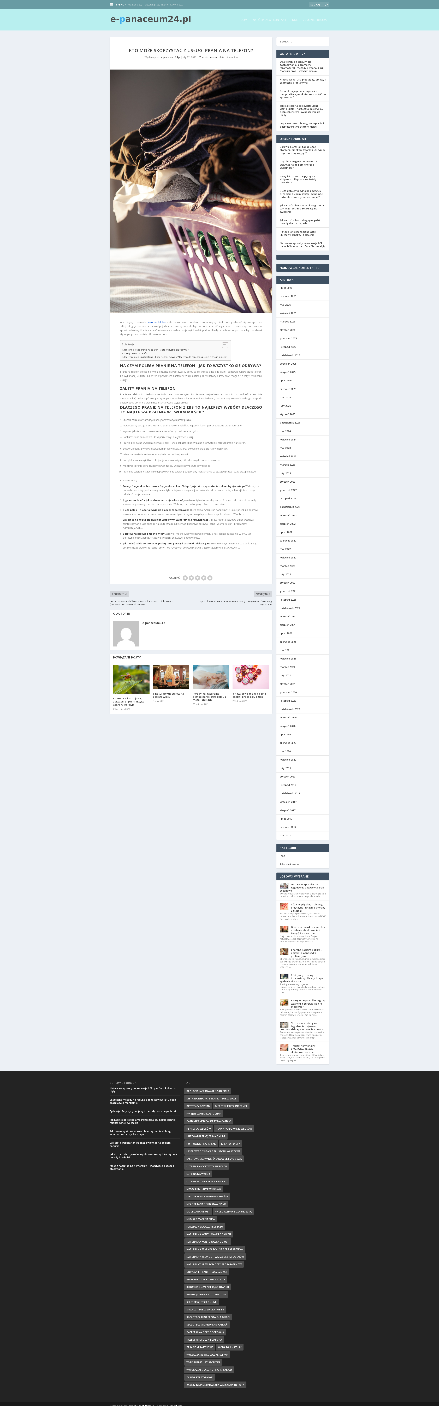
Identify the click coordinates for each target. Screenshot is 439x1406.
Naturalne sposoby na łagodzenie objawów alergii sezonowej (302, 887)
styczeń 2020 (287, 776)
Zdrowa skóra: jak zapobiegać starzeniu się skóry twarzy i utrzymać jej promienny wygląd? (302, 150)
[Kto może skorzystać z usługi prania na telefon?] (191, 191)
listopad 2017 (288, 785)
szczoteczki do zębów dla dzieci (208, 1317)
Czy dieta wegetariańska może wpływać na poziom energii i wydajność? (298, 164)
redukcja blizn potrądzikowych (207, 1287)
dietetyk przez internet (231, 1106)
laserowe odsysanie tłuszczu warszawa (213, 1151)
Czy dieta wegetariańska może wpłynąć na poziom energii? (140, 1144)
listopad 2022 (288, 498)
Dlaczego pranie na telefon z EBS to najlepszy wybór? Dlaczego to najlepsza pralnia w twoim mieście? (175, 357)
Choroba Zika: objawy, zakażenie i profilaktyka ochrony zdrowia (128, 701)
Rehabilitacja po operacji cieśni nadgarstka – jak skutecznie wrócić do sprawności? (303, 94)
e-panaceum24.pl (170, 57)
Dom (244, 20)
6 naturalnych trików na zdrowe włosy (168, 695)
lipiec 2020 (286, 734)
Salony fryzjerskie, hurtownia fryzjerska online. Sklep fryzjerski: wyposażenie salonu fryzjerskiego (184, 486)
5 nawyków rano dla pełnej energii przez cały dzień (250, 695)
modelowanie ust (198, 1211)
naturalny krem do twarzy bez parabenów (215, 1256)
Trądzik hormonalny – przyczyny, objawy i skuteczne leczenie (304, 1049)
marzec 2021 (287, 667)
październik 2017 (290, 793)
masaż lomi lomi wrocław (203, 1189)
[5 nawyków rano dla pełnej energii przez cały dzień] (251, 677)
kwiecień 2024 (288, 439)
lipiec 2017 (286, 818)
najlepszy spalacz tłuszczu (204, 1226)
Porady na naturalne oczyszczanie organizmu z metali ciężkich (210, 696)
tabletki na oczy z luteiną (204, 1339)
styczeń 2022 (287, 582)
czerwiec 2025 (288, 389)
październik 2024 (290, 422)
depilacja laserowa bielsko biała (207, 1091)
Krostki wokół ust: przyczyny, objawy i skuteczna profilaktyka (303, 81)
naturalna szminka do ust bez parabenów (214, 1249)
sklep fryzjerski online (201, 1302)
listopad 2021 (288, 599)
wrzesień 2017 (288, 802)
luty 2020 (285, 768)
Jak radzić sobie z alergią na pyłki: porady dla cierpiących (300, 222)
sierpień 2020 (287, 726)
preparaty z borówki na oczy (205, 1279)
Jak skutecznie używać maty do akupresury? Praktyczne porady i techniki (143, 1156)
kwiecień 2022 (288, 557)
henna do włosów (198, 1128)
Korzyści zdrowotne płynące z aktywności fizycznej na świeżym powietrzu (299, 179)
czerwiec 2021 (288, 641)
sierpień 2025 (287, 372)
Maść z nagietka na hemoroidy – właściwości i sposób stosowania (142, 1167)
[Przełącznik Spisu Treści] (223, 345)
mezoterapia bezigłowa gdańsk (207, 1196)
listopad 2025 (288, 347)
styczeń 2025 (287, 414)
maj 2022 (285, 549)
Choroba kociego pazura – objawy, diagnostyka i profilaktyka (307, 953)
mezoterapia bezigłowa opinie (206, 1204)
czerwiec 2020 (288, 742)
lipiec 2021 (286, 633)
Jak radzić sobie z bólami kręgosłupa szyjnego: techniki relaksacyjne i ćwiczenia (302, 208)
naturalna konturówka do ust (207, 1241)
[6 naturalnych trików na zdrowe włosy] (171, 677)
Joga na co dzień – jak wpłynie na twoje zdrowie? (153, 500)
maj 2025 (285, 397)
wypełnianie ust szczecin (203, 1362)
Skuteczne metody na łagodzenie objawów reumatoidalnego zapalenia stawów (301, 1026)
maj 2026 (285, 304)
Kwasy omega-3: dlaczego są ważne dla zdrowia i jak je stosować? (308, 1003)
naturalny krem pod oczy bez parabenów (214, 1264)
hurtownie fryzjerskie (201, 1143)
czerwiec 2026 (288, 296)
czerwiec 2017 (288, 827)
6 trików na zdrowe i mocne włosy (144, 533)
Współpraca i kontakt (269, 20)
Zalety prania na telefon (136, 353)
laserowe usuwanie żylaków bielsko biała (214, 1158)
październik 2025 (290, 355)
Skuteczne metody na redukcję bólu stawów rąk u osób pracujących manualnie (143, 1101)
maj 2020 (285, 751)
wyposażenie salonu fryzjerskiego (209, 1369)
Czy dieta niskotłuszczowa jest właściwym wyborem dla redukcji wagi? (166, 519)
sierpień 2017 (287, 810)
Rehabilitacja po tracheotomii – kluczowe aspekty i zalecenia (299, 233)
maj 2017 (285, 835)
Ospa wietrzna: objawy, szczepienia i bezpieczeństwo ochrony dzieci (302, 125)
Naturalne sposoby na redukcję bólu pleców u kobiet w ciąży (142, 1090)
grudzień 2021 (288, 591)
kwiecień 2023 (288, 456)
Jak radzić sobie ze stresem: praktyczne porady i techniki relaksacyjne (166, 543)
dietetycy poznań (198, 1106)
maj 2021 (285, 650)
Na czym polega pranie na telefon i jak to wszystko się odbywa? (156, 349)
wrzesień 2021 (288, 616)
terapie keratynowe (199, 1347)
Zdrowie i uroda (315, 20)
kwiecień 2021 (288, 658)
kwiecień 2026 (288, 313)
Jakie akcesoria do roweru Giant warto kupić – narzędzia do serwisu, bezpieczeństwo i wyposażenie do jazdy (301, 110)
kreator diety (230, 1143)
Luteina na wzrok (198, 1173)
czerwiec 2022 (288, 540)
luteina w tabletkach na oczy (206, 1181)
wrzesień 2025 (288, 363)
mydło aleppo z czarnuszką (233, 1211)
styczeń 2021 (287, 684)
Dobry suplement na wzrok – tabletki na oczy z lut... (156, 4)
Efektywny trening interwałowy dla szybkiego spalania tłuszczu (301, 978)
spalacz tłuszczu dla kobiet (205, 1309)
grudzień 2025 (288, 338)
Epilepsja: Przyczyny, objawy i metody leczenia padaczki (143, 1111)
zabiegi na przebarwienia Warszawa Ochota (215, 1384)
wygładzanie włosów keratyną (207, 1354)
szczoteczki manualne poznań (207, 1324)
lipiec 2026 (286, 287)
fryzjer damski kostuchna (203, 1113)
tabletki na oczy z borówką (205, 1332)
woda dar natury (229, 1347)
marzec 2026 (287, 321)
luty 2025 (285, 405)
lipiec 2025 (286, 380)
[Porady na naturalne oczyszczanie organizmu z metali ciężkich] (211, 677)
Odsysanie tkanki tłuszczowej (206, 1271)
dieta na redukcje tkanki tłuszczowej (211, 1098)
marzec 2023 (287, 464)
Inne (295, 20)
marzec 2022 (287, 566)
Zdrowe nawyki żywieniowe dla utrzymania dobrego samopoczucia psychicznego (141, 1133)
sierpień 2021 (287, 624)
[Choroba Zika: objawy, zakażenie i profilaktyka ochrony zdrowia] (131, 679)
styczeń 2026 (287, 330)
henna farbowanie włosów (234, 1128)
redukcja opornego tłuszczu (206, 1294)
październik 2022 (290, 506)
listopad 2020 (288, 700)
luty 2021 (285, 675)
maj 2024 (285, 431)
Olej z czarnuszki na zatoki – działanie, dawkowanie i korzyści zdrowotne (308, 930)
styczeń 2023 (287, 481)
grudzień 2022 (288, 490)
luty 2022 (285, 574)
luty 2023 (285, 473)
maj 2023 (285, 448)
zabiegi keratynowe (199, 1377)
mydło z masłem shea (200, 1219)
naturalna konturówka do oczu (208, 1234)
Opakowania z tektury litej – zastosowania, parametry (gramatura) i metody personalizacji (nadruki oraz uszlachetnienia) (302, 66)
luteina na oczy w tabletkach (206, 1166)
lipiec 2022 (286, 532)
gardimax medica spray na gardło (208, 1121)
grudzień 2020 (288, 692)
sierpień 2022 (287, 523)
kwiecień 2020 (288, 759)
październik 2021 (290, 608)
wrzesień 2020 (288, 717)
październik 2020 (290, 709)
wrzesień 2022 (288, 515)
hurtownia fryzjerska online (206, 1136)
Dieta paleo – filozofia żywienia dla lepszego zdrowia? (156, 510)
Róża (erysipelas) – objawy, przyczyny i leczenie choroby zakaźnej (308, 907)
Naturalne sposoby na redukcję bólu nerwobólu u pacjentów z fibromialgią (302, 245)
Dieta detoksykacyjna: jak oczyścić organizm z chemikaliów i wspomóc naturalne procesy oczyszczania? (301, 194)
